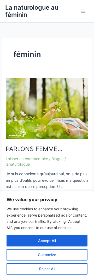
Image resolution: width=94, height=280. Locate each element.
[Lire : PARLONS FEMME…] (47, 108)
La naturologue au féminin (31, 11)
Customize (47, 254)
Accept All (47, 240)
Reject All (47, 268)
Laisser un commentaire (27, 159)
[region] (47, 235)
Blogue (57, 159)
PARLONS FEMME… (34, 149)
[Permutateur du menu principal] (83, 11)
